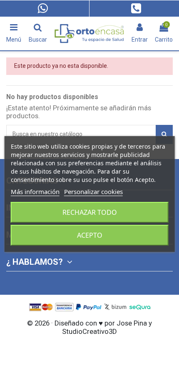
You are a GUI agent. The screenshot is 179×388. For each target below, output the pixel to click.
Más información (35, 191)
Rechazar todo (89, 212)
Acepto (89, 235)
